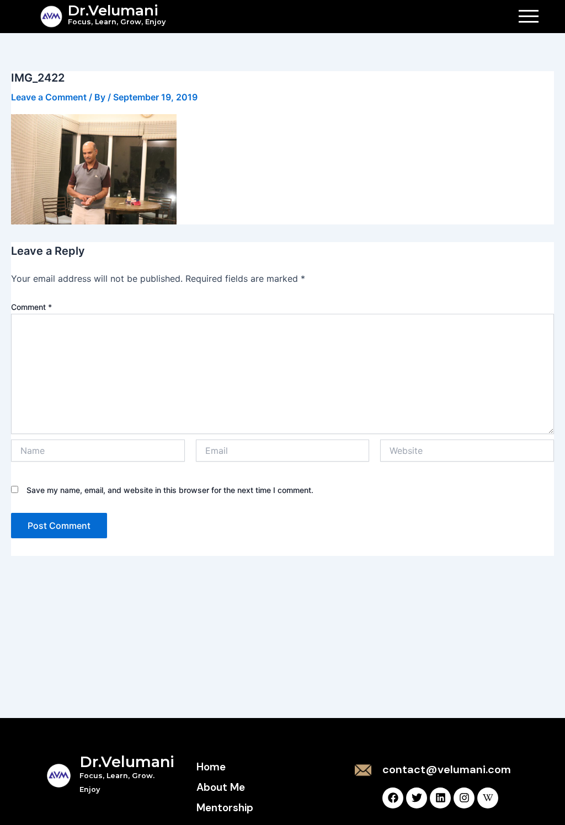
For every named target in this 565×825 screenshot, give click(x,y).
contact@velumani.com (446, 769)
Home (211, 767)
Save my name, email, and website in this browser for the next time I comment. (169, 490)
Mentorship (224, 808)
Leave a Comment (49, 97)
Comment (31, 307)
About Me (220, 787)
